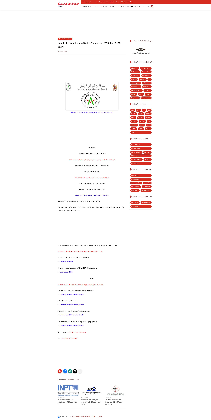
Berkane (133, 72)
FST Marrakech (135, 156)
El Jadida (134, 79)
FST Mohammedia (136, 159)
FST (89, 7)
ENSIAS (133, 7)
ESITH (133, 125)
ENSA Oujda (146, 187)
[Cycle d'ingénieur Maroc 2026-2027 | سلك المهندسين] (69, 4)
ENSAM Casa (135, 203)
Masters (112, 2)
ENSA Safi (134, 190)
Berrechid (145, 72)
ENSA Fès (147, 183)
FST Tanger (134, 163)
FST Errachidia (135, 152)
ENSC (117, 7)
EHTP (102, 7)
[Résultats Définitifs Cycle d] (68, 390)
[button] (65, 371)
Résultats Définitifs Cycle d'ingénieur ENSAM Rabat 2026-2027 (113, 402)
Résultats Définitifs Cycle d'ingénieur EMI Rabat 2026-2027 (91, 402)
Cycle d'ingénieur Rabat (65, 39)
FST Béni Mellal (135, 148)
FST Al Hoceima (135, 145)
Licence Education (87, 2)
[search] (152, 6)
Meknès (145, 87)
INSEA (148, 129)
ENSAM (111, 7)
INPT (142, 7)
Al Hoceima (144, 68)
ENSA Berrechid (136, 179)
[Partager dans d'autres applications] (80, 371)
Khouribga (134, 83)
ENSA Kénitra (135, 187)
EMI (106, 7)
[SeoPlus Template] (59, 417)
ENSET (128, 7)
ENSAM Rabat (135, 206)
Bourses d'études (120, 2)
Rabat (133, 94)
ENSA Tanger (145, 190)
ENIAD (133, 114)
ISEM (147, 7)
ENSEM (122, 7)
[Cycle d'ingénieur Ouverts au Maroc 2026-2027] (141, 51)
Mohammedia (135, 90)
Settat (147, 94)
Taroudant (144, 98)
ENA (149, 110)
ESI (149, 121)
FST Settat (147, 159)
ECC (98, 7)
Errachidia (142, 79)
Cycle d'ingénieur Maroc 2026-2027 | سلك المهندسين (87, 417)
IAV (138, 7)
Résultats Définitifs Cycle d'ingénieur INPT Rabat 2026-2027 (68, 402)
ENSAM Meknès (146, 203)
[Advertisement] (105, 24)
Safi (140, 94)
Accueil (84, 7)
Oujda (146, 90)
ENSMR (142, 121)
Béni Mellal (134, 75)
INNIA (133, 129)
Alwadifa (129, 2)
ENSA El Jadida (135, 183)
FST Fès (146, 152)
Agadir (133, 68)
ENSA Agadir (135, 175)
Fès (149, 79)
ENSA (94, 7)
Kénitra (145, 83)
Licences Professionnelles (101, 2)
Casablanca (145, 75)
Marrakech (134, 87)
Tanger (133, 98)
